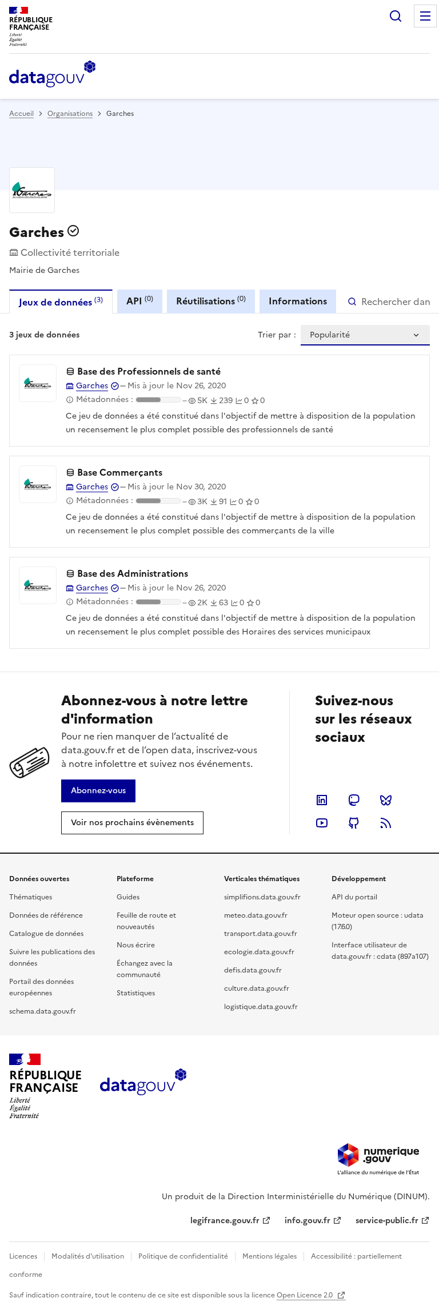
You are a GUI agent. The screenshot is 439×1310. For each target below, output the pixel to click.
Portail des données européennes (41, 987)
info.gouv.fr (307, 1221)
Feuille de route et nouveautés (146, 921)
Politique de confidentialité (183, 1256)
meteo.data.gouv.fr (256, 915)
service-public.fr (387, 1221)
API (139, 301)
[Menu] (425, 16)
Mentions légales (269, 1256)
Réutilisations (211, 301)
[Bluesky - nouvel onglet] (385, 800)
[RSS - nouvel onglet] (385, 822)
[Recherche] (395, 16)
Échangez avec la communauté (145, 969)
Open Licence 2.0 (305, 1295)
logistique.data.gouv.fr (261, 1007)
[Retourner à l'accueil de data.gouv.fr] (52, 75)
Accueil (21, 114)
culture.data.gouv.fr (256, 988)
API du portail (354, 897)
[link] (98, 790)
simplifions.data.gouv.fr (262, 897)
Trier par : (277, 335)
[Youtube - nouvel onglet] (321, 822)
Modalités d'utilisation (87, 1256)
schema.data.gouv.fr (42, 1011)
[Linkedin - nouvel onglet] (321, 800)
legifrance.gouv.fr (225, 1221)
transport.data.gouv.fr (260, 934)
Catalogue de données (46, 934)
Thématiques (30, 897)
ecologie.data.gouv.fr (259, 952)
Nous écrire (136, 945)
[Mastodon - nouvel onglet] (353, 800)
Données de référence (46, 915)
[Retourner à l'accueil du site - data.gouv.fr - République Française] (143, 1086)
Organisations (70, 114)
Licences (23, 1256)
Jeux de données (61, 302)
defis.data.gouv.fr (253, 970)
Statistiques (136, 993)
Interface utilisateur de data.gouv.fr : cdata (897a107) (380, 951)
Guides (128, 897)
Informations (298, 301)
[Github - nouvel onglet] (353, 822)
